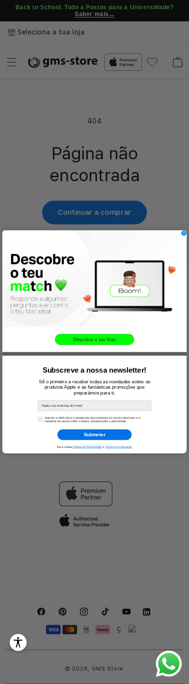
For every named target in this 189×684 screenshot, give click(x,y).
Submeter (95, 434)
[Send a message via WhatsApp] (169, 664)
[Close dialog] (183, 233)
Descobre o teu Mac (94, 339)
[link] (94, 278)
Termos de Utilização (118, 447)
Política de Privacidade (87, 447)
